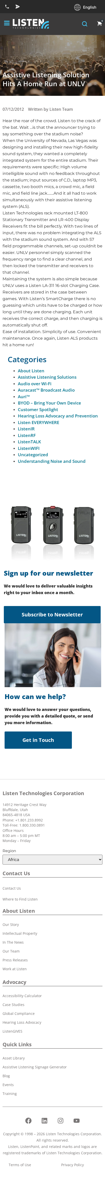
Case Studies (13, 1004)
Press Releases (15, 960)
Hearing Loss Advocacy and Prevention (58, 416)
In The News (13, 942)
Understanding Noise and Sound (52, 461)
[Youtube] (77, 1120)
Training (10, 1093)
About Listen (31, 371)
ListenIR (26, 429)
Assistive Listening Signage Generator (35, 1067)
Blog (6, 1075)
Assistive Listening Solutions (47, 377)
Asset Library (14, 1058)
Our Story (11, 924)
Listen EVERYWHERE (38, 422)
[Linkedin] (45, 1120)
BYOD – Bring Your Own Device (49, 403)
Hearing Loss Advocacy (22, 1022)
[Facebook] (28, 1120)
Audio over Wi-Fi (34, 384)
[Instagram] (61, 1120)
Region (9, 851)
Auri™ (24, 396)
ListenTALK (29, 442)
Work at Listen (15, 968)
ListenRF (27, 435)
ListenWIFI (29, 448)
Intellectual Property (20, 933)
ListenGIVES (12, 1031)
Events (8, 1084)
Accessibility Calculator (22, 995)
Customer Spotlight (38, 409)
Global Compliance (19, 1013)
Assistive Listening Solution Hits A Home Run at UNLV (46, 79)
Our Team (11, 951)
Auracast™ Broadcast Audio (46, 390)
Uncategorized (33, 454)
